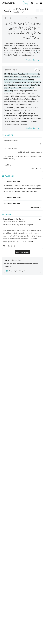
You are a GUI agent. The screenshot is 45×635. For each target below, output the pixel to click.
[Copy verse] (27, 18)
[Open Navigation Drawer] (41, 3)
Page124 (16, 12)
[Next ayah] (41, 10)
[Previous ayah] (37, 10)
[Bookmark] (10, 18)
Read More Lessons (22, 252)
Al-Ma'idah (18, 9)
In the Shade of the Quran (13, 219)
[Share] (31, 18)
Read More (7, 165)
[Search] (37, 3)
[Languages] (32, 3)
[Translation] (39, 69)
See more (31, 241)
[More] (40, 18)
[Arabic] (35, 69)
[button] (38, 23)
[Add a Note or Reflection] (36, 18)
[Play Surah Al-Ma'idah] (6, 18)
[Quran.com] (8, 3)
